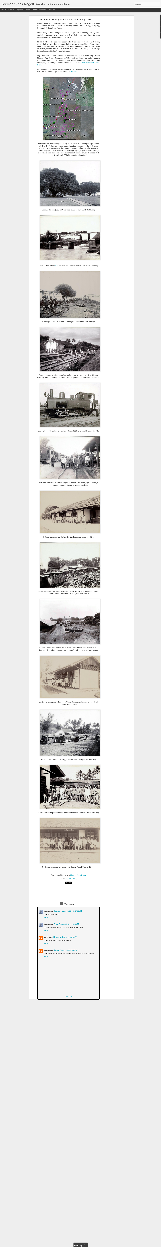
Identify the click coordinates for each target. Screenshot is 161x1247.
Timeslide (51, 9)
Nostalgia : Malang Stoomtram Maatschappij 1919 (66, 19)
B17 (56, 266)
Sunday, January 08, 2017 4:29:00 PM (67, 950)
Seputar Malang (71, 878)
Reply (46, 917)
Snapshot (42, 9)
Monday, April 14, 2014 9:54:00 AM (65, 937)
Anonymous (48, 950)
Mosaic (27, 9)
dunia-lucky (48, 937)
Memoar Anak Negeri (78, 875)
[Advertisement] (112, 56)
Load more (68, 996)
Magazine (19, 9)
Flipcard (11, 9)
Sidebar (34, 9)
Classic (3, 9)
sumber (73, 71)
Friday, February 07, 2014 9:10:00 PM (66, 924)
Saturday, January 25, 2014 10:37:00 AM (67, 911)
